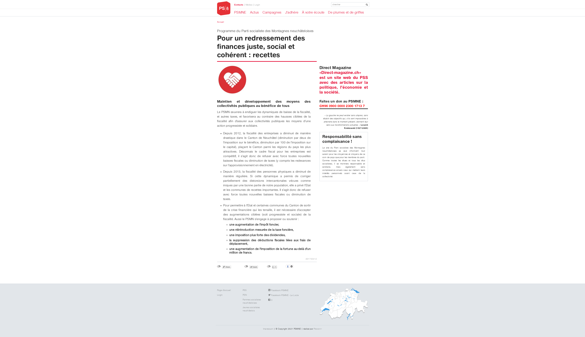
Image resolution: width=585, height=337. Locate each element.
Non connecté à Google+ (269, 267)
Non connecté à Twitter (246, 267)
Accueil (220, 22)
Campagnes (271, 12)
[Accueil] (223, 8)
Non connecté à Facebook (219, 267)
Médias (249, 5)
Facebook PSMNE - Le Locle (285, 295)
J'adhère (291, 12)
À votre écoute (313, 12)
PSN (245, 295)
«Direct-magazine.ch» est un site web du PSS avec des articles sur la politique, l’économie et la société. (343, 82)
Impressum (268, 329)
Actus (254, 12)
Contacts (238, 5)
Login (257, 5)
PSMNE (240, 12)
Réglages (291, 266)
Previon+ (318, 329)
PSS (244, 290)
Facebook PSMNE (279, 290)
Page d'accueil (224, 290)
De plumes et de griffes (346, 12)
